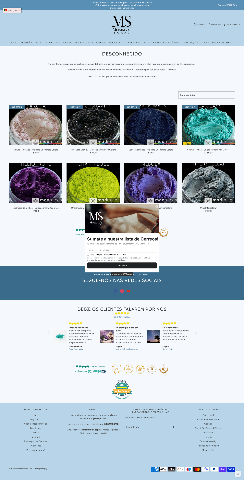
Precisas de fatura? (218, 42)
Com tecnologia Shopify (38, 469)
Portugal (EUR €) (226, 5)
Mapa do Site (208, 450)
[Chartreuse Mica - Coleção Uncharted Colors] (93, 183)
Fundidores (96, 42)
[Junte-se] (173, 427)
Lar (13, 42)
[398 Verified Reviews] (122, 400)
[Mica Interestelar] (208, 183)
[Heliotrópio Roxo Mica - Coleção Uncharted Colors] (35, 183)
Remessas (208, 432)
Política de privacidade (208, 419)
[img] (122, 313)
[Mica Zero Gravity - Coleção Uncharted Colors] (93, 125)
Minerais (35, 437)
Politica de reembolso (208, 445)
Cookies (208, 423)
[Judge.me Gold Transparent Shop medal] (128, 369)
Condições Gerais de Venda (208, 428)
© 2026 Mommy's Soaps (18, 469)
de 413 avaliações (122, 317)
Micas (36, 432)
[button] (12, 10)
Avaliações (192, 42)
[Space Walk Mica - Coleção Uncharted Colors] (150, 125)
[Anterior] (88, 5)
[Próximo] (156, 5)
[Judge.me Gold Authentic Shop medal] (116, 369)
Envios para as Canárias (162, 42)
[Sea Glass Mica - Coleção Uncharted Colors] (208, 125)
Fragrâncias (36, 419)
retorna (208, 437)
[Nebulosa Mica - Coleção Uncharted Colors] (150, 183)
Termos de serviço (208, 441)
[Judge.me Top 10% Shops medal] (163, 232)
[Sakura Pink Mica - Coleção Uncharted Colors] (35, 125)
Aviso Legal (208, 415)
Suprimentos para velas (35, 423)
